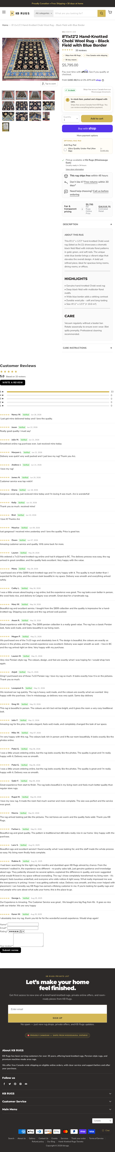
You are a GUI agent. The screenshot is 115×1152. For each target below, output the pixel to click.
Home (5, 25)
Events (55, 1138)
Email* (3, 927)
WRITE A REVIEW (12, 382)
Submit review (10, 950)
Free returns (91, 182)
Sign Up (57, 1018)
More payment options (87, 135)
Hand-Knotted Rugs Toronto (70, 1141)
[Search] (101, 13)
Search (11, 1138)
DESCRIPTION (70, 224)
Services (64, 1138)
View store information (75, 169)
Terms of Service (96, 1138)
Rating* (4, 931)
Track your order (78, 1138)
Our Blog (51, 1141)
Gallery (32, 1138)
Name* (3, 924)
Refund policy (38, 1141)
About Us (22, 1138)
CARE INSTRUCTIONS (75, 347)
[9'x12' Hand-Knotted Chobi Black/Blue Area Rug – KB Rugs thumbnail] (8, 95)
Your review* (6, 946)
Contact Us (43, 1138)
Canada (101, 1120)
